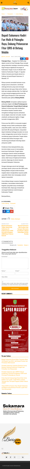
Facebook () (20, 245)
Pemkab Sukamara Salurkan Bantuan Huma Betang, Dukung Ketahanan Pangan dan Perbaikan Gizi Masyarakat (14, 367)
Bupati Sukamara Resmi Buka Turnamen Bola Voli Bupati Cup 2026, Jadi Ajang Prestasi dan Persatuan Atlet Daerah (15, 361)
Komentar (5, 256)
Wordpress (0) (13, 245)
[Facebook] (21, 58)
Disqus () (26, 245)
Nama (4, 271)
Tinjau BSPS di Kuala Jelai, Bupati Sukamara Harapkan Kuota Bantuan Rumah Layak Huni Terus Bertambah (15, 387)
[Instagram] (14, 457)
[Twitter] (24, 58)
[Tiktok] (18, 457)
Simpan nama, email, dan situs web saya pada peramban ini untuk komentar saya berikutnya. (15, 284)
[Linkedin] (22, 457)
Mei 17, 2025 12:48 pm (16, 56)
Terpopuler (13, 203)
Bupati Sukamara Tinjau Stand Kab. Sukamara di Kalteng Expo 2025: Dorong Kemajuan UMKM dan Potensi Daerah (7, 230)
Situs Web (4, 277)
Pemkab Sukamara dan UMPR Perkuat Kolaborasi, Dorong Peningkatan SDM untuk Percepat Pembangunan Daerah (14, 373)
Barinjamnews (17, 465)
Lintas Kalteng (5, 203)
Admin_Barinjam (6, 56)
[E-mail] (27, 58)
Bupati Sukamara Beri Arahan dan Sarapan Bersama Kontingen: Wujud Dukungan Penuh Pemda (22, 230)
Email (17, 271)
